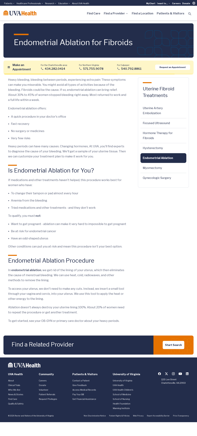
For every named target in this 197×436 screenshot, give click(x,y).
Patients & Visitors (170, 13)
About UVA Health (80, 3)
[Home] (19, 13)
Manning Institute (121, 408)
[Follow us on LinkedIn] (187, 373)
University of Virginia (122, 380)
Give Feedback (79, 385)
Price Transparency (181, 416)
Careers (176, 3)
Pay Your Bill (78, 394)
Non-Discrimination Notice (95, 416)
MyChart (150, 3)
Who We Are (14, 390)
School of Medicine (122, 394)
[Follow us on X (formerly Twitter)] (166, 373)
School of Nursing (121, 399)
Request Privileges (48, 399)
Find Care (93, 13)
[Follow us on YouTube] (180, 373)
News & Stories (15, 394)
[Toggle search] (190, 14)
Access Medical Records (84, 390)
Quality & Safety (16, 403)
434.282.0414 (55, 68)
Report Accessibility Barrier (158, 416)
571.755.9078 (93, 68)
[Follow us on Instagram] (173, 373)
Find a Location (142, 13)
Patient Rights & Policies (119, 416)
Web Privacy (138, 416)
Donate (186, 3)
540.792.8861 (131, 68)
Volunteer (43, 390)
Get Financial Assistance (84, 399)
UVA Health (118, 385)
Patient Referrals (47, 394)
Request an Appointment (173, 67)
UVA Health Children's (123, 390)
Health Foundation (121, 403)
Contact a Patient (81, 380)
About (11, 380)
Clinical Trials (14, 385)
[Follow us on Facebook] (159, 373)
